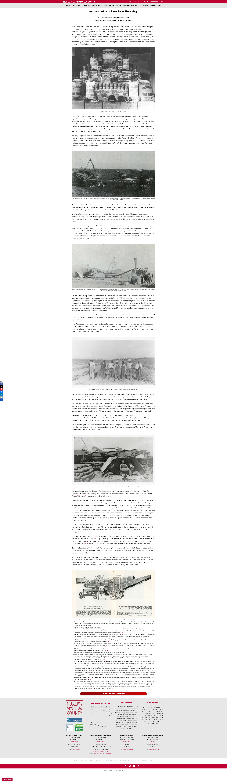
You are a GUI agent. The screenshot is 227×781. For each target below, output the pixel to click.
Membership (154, 1)
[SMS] (1, 391)
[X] (1, 386)
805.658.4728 (154, 749)
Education (116, 5)
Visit (162, 1)
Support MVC (155, 5)
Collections (97, 5)
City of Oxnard (153, 715)
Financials (153, 760)
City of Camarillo (158, 711)
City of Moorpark (157, 713)
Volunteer (99, 760)
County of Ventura (152, 723)
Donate (145, 1)
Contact (83, 760)
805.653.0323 (77, 749)
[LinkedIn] (1, 394)
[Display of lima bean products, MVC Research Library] (113, 78)
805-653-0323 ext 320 (100, 751)
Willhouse (120, 770)
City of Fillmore (147, 713)
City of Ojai (145, 715)
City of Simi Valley (146, 719)
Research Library (130, 5)
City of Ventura (151, 721)
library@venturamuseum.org (103, 753)
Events (137, 1)
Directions (74, 741)
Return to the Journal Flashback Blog (113, 693)
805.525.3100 (128, 749)
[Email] (1, 397)
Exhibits (130, 1)
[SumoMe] (1, 399)
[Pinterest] (1, 389)
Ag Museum (143, 5)
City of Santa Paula (157, 717)
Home (68, 5)
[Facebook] (1, 384)
